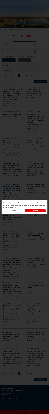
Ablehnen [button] (14, 210)
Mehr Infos (15, 207)
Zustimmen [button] (35, 210)
